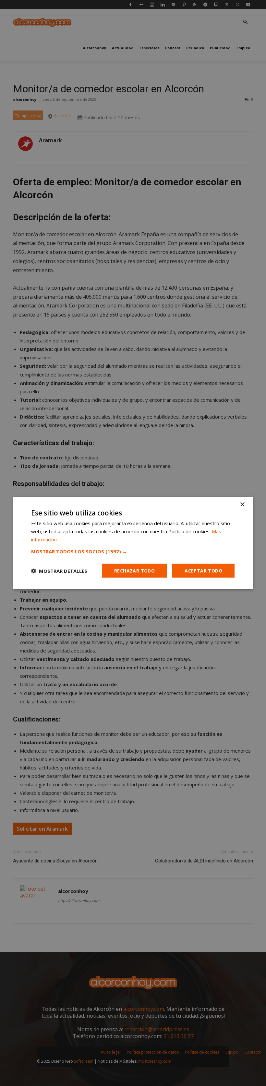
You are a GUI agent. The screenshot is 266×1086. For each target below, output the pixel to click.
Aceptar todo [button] (203, 570)
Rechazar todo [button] (134, 570)
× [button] (242, 504)
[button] (133, 551)
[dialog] (133, 543)
